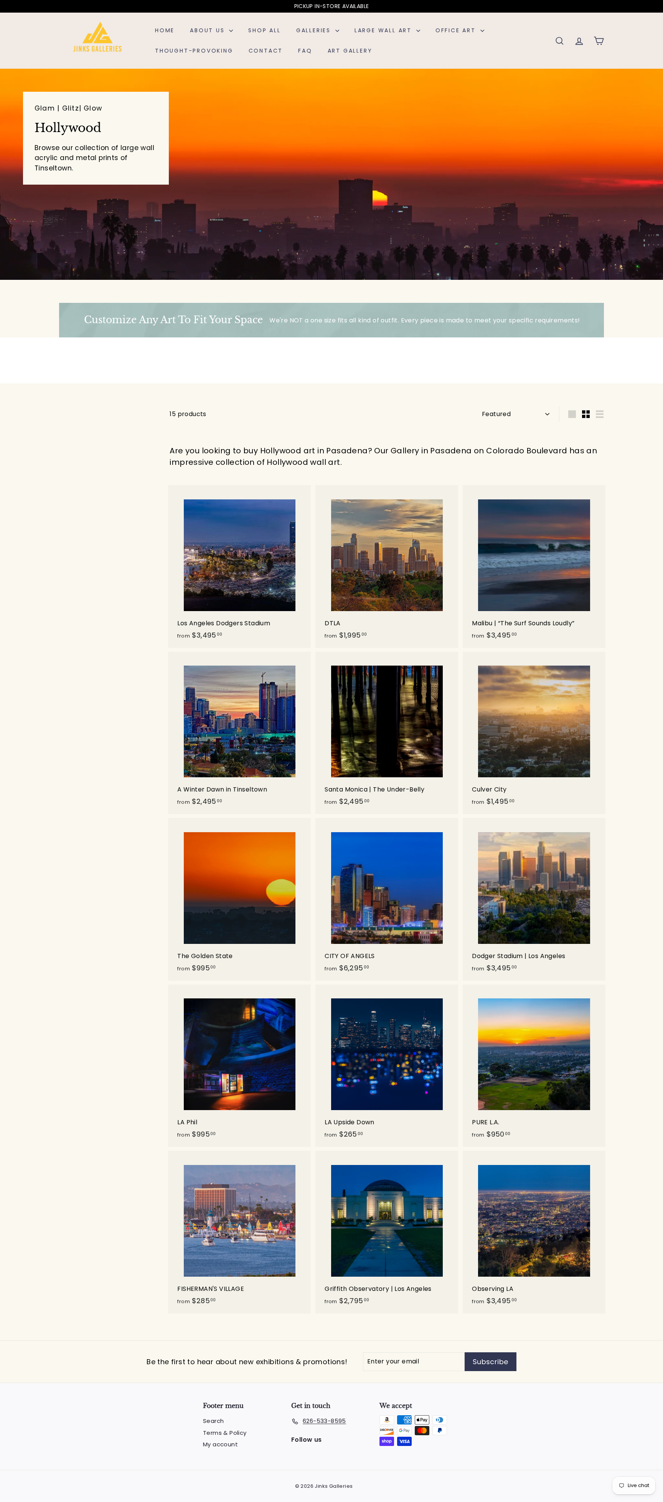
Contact (266, 51)
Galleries (314, 30)
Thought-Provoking (194, 51)
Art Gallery (350, 51)
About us (208, 30)
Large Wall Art (384, 30)
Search (213, 1421)
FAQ (305, 51)
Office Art (456, 30)
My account (220, 1444)
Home (165, 30)
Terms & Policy (225, 1433)
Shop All (264, 30)
